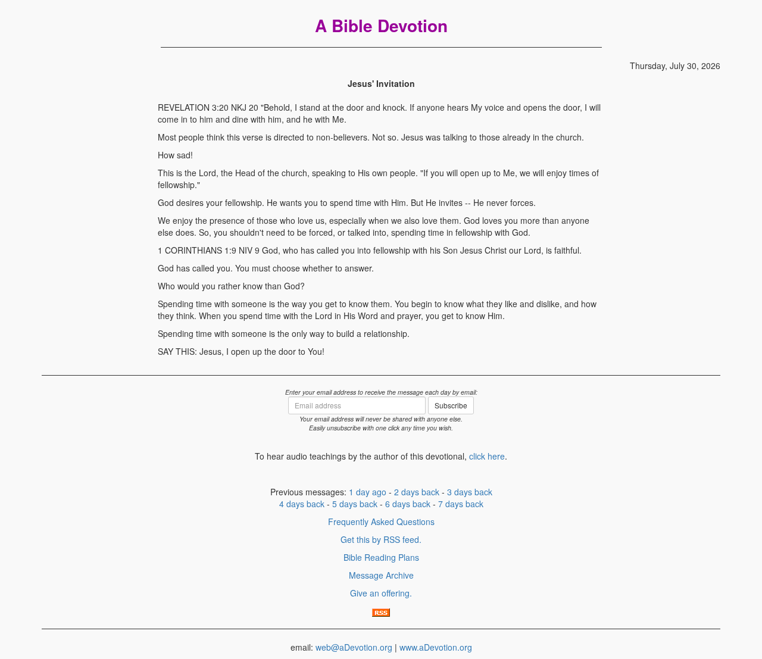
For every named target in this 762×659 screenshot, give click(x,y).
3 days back (469, 492)
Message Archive (381, 575)
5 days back (354, 504)
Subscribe (451, 405)
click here (487, 456)
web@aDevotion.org (354, 647)
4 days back (301, 504)
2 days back (416, 492)
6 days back (407, 504)
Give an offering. (381, 593)
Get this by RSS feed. (381, 539)
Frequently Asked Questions (381, 521)
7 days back (460, 504)
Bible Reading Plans (381, 557)
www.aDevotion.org (435, 647)
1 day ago (367, 492)
